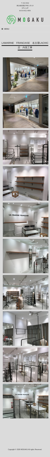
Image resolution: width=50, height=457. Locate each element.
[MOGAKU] (25, 23)
